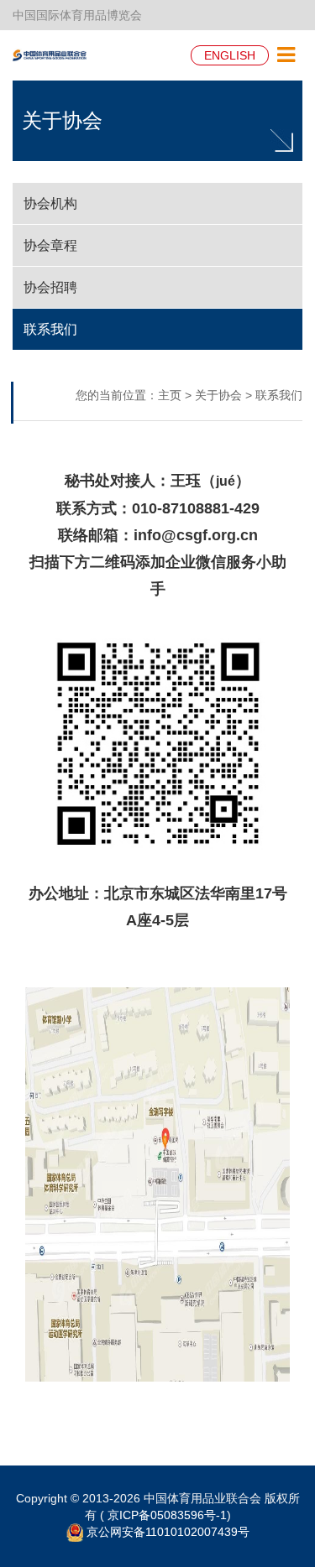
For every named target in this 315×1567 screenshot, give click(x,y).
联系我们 (278, 395)
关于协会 (62, 120)
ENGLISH (229, 55)
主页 (169, 395)
